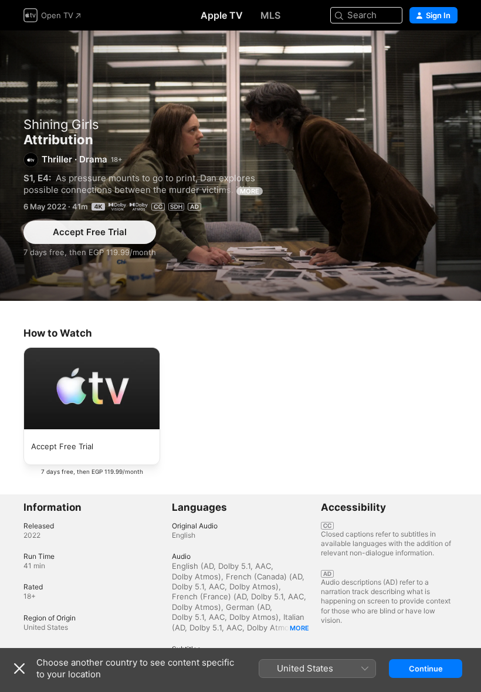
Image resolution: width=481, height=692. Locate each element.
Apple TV (222, 15)
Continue (426, 668)
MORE (249, 191)
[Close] (19, 668)
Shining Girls (61, 124)
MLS (270, 15)
